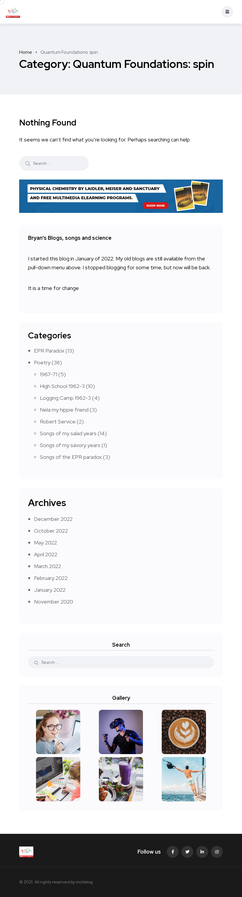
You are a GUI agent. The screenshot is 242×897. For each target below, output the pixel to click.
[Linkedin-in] (202, 852)
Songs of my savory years (70, 445)
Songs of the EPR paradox (71, 457)
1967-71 (48, 374)
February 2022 (51, 578)
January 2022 (50, 589)
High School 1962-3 (62, 386)
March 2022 (47, 566)
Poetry (42, 362)
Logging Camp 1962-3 (65, 397)
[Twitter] (187, 852)
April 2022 (45, 554)
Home (25, 52)
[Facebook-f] (173, 852)
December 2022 (53, 519)
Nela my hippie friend (64, 409)
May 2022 (45, 542)
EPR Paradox (49, 350)
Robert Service (58, 421)
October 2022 (51, 530)
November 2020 (53, 601)
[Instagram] (217, 852)
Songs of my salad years (68, 433)
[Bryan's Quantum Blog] (13, 12)
